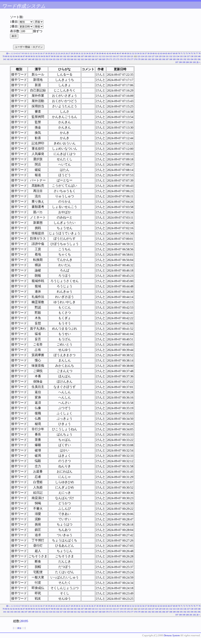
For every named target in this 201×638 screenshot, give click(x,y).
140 (198, 56)
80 (6, 56)
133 (174, 56)
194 (191, 59)
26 (67, 53)
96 (47, 56)
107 (82, 56)
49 (125, 53)
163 (82, 59)
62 (159, 53)
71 (182, 53)
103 (68, 56)
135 (181, 56)
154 (50, 59)
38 (97, 53)
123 (138, 56)
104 (71, 56)
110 (92, 56)
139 (195, 56)
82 (11, 56)
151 (39, 59)
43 (110, 53)
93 (39, 56)
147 (25, 59)
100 (57, 56)
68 (174, 53)
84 (16, 56)
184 (156, 59)
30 (77, 53)
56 (143, 53)
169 (103, 59)
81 (9, 56)
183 (153, 59)
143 (11, 59)
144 (15, 59)
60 (153, 53)
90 (32, 56)
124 (142, 56)
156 (57, 59)
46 (118, 53)
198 (180, 62)
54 (138, 53)
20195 (24, 621)
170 (107, 59)
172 (114, 59)
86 (21, 56)
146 (22, 59)
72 (184, 53)
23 (59, 53)
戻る (19, 628)
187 (167, 59)
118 (121, 56)
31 (79, 53)
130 (163, 56)
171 (110, 59)
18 (46, 53)
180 (142, 59)
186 (163, 59)
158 (64, 59)
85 (19, 56)
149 (32, 59)
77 (197, 53)
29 (74, 53)
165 (89, 59)
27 (69, 53)
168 (100, 59)
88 (26, 56)
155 (54, 59)
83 (14, 56)
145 (18, 59)
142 (8, 59)
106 (78, 56)
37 (95, 53)
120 (128, 56)
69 (176, 53)
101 (61, 56)
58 (148, 53)
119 (124, 56)
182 (149, 59)
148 (29, 59)
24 (62, 53)
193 (188, 59)
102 (64, 56)
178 (135, 59)
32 (82, 53)
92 (37, 56)
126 (149, 56)
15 (39, 53)
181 (145, 59)
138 (191, 56)
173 (117, 59)
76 (194, 53)
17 (44, 53)
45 (115, 53)
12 (31, 53)
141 (4, 59)
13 (34, 53)
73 (187, 53)
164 (85, 59)
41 (105, 53)
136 (184, 56)
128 (156, 56)
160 (71, 59)
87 (24, 56)
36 (92, 53)
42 (108, 53)
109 (89, 56)
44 (113, 53)
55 (141, 53)
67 (171, 53)
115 (110, 56)
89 (29, 56)
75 (192, 53)
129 (160, 56)
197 (176, 62)
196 (198, 59)
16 (41, 53)
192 (184, 59)
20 (51, 53)
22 (57, 53)
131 (167, 56)
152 (43, 59)
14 (36, 53)
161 (75, 59)
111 (96, 56)
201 (190, 62)
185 (160, 59)
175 (124, 59)
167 (96, 59)
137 (188, 56)
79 (4, 56)
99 (55, 56)
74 (189, 53)
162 (78, 59)
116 (114, 56)
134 (177, 56)
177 (131, 59)
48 (123, 53)
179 (138, 59)
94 (42, 56)
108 (85, 56)
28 (72, 53)
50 (128, 53)
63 (161, 53)
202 (194, 62)
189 (174, 59)
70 (179, 53)
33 (85, 53)
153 (47, 59)
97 (49, 56)
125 (145, 56)
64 (164, 53)
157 (61, 59)
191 (181, 59)
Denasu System (172, 635)
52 (133, 53)
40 (102, 53)
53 (136, 53)
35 (90, 53)
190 (177, 59)
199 (183, 62)
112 (100, 56)
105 (75, 56)
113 (103, 56)
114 (107, 56)
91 (34, 56)
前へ (8, 53)
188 (170, 59)
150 (36, 59)
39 (100, 53)
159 (68, 59)
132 (170, 56)
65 (166, 53)
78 (199, 53)
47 (120, 53)
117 (117, 56)
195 (195, 59)
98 (52, 56)
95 (44, 56)
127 (153, 56)
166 (92, 59)
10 (26, 53)
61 (156, 53)
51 (131, 53)
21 (54, 53)
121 (131, 56)
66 (169, 53)
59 (151, 53)
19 (49, 53)
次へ (198, 62)
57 (146, 53)
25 (64, 53)
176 (128, 59)
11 (28, 53)
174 (121, 59)
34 (87, 53)
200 (187, 62)
